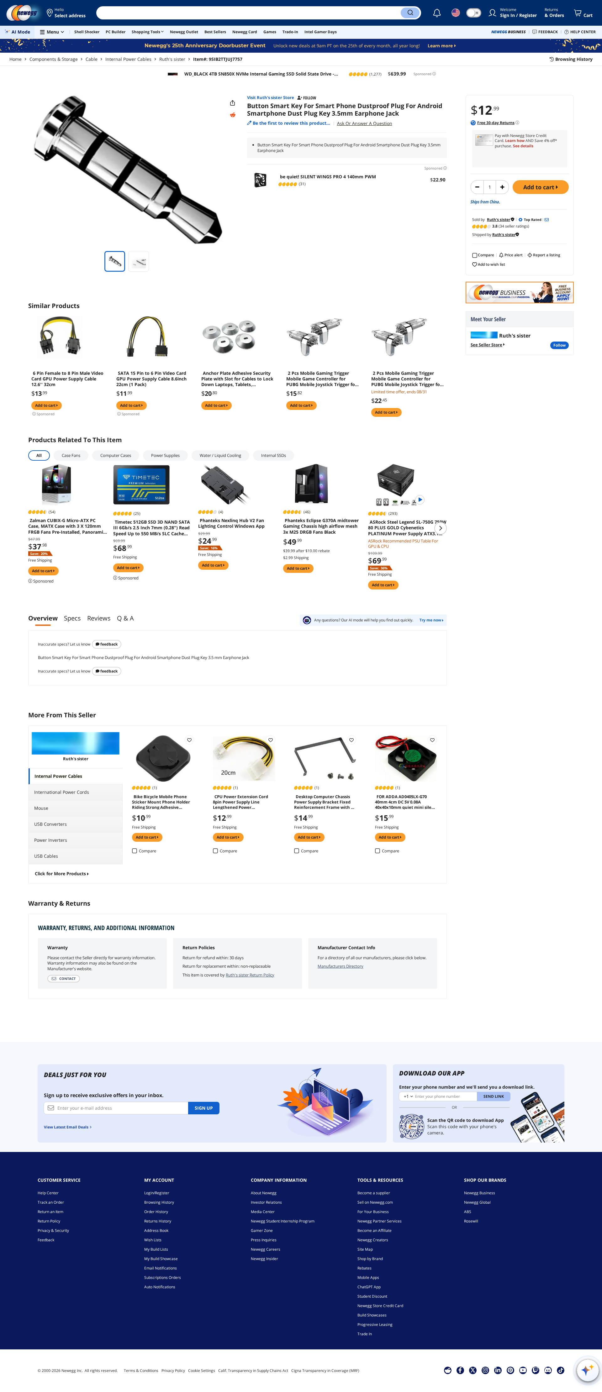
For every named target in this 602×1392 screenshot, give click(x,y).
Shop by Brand (370, 1258)
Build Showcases (372, 1315)
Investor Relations (266, 1202)
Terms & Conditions (141, 1370)
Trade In (364, 1334)
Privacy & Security (53, 1230)
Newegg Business (479, 1193)
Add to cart (539, 187)
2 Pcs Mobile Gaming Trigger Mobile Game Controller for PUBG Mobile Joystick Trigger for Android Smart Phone (321, 378)
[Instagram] (485, 1370)
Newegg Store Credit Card (380, 1305)
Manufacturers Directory (340, 966)
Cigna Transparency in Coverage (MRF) (325, 1370)
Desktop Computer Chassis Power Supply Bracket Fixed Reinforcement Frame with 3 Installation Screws (323, 801)
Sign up (204, 1108)
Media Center (263, 1211)
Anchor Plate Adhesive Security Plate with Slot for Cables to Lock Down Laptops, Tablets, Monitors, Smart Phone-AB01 (237, 378)
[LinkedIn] (497, 1370)
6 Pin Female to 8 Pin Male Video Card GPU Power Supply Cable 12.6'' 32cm (67, 378)
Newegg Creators (372, 1240)
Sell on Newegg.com (375, 1202)
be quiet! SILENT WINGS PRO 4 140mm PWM (328, 177)
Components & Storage (53, 59)
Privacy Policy (173, 1370)
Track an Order (51, 1202)
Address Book (156, 1230)
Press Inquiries (264, 1240)
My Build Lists (156, 1249)
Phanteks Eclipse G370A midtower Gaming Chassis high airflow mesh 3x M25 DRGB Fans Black (321, 526)
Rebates (364, 1268)
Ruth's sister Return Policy (250, 975)
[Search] (410, 13)
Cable (92, 59)
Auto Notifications (159, 1287)
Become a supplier (373, 1193)
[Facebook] (460, 1370)
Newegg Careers (265, 1249)
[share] (233, 103)
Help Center (48, 1193)
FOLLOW (559, 345)
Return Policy (49, 1221)
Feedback (108, 644)
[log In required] (189, 740)
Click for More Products (60, 874)
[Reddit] (232, 115)
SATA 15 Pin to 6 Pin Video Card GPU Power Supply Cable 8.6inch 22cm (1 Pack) (151, 378)
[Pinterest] (510, 1370)
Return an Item (50, 1211)
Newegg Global (477, 1202)
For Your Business (373, 1211)
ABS (467, 1211)
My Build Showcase (161, 1258)
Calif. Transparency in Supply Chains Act (253, 1370)
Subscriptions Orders (162, 1277)
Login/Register (156, 1193)
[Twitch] (535, 1370)
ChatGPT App (369, 1287)
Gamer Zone (262, 1230)
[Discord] (548, 1370)
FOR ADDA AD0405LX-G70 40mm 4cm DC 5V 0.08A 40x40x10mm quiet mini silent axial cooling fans (405, 801)
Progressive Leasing (375, 1324)
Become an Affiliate (374, 1230)
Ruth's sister (172, 59)
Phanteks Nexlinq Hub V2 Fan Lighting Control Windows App (231, 523)
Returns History (157, 1221)
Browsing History (159, 1202)
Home (15, 59)
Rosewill (471, 1221)
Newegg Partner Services (379, 1221)
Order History (156, 1211)
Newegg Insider (264, 1258)
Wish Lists (152, 1240)
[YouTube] (523, 1370)
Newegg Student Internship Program (282, 1221)
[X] (473, 1370)
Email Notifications (160, 1268)
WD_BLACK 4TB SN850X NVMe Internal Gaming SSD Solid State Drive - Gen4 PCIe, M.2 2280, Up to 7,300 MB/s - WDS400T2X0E (258, 74)
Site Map (365, 1249)
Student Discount (372, 1296)
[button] (66, 13)
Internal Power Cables (128, 59)
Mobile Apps (368, 1277)
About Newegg (264, 1193)
